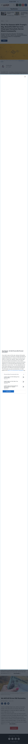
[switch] (23, 377)
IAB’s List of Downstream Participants (15, 370)
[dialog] (14, 372)
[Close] (25, 77)
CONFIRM (8, 391)
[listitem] (14, 374)
